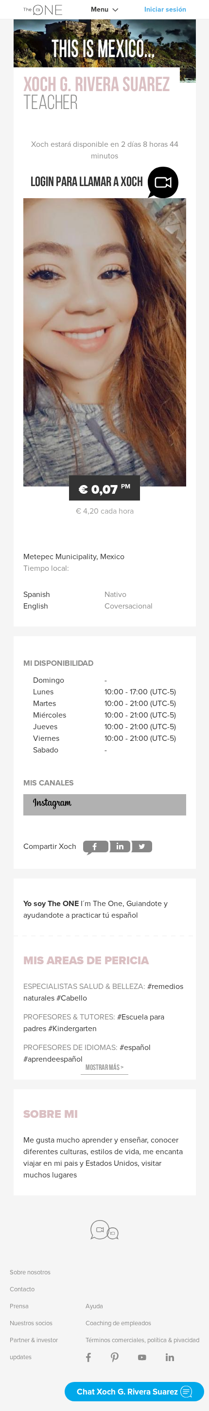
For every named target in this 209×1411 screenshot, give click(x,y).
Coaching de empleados (118, 1323)
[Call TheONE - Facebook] (88, 1356)
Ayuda (94, 1306)
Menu (99, 9)
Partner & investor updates (34, 1348)
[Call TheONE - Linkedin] (170, 1356)
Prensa (19, 1306)
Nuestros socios (31, 1323)
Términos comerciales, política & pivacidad (142, 1340)
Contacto (22, 1289)
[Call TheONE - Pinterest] (115, 1356)
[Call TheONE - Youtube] (142, 1356)
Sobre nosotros (30, 1272)
